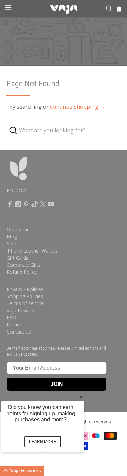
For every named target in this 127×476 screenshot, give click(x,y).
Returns (15, 324)
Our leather (19, 229)
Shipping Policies (25, 296)
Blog (12, 236)
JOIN (56, 384)
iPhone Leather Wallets (32, 250)
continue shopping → (77, 106)
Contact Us (19, 331)
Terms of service (25, 303)
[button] (51, 471)
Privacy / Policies (25, 289)
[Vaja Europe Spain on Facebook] (10, 205)
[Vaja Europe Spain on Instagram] (18, 205)
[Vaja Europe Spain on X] (43, 205)
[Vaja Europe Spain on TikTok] (34, 205)
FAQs (13, 317)
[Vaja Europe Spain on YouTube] (51, 205)
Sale (11, 243)
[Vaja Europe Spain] (64, 9)
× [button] (80, 397)
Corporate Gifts (24, 265)
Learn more (42, 441)
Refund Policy (22, 272)
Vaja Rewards (22, 310)
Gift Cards (17, 258)
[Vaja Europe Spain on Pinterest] (26, 205)
